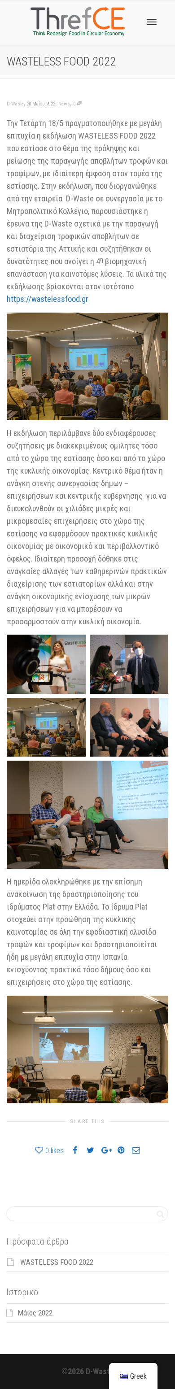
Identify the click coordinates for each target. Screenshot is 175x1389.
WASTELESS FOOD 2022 (56, 1262)
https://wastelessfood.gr (47, 299)
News (64, 104)
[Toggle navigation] (152, 22)
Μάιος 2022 (35, 1312)
